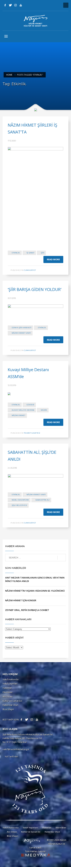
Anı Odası (8, 696)
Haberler (7, 687)
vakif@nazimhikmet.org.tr (16, 749)
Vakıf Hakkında (10, 679)
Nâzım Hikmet (18, 415)
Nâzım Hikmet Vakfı (21, 333)
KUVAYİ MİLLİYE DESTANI (23, 410)
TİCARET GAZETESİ (32, 433)
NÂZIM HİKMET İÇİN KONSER (20, 600)
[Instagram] (15, 5)
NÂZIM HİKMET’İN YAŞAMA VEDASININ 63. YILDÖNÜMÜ (35, 590)
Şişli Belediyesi (19, 505)
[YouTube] (20, 5)
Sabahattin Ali (42, 500)
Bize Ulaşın (8, 709)
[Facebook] (5, 5)
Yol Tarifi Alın (11, 756)
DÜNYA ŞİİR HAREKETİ (21, 327)
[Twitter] (10, 5)
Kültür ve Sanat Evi (12, 700)
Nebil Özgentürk (20, 500)
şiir (42, 253)
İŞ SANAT (30, 253)
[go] (61, 557)
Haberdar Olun (10, 704)
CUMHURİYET (30, 270)
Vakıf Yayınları (10, 683)
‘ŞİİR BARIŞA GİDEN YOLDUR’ (34, 289)
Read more (53, 259)
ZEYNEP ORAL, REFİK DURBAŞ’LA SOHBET (27, 610)
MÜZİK (44, 410)
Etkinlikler (8, 692)
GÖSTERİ (30, 405)
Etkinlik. (16, 253)
